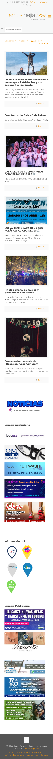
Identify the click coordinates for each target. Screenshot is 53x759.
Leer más (42, 103)
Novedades (37, 752)
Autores (36, 41)
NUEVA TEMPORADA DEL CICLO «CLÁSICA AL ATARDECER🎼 (23, 229)
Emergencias (32, 755)
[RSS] (30, 5)
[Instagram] (26, 5)
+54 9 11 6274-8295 (17, 2)
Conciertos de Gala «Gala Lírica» (25, 115)
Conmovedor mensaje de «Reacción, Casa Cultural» (21, 362)
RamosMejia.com (32, 748)
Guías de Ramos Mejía (14, 755)
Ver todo (44, 43)
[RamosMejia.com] (26, 16)
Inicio (11, 752)
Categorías (9, 41)
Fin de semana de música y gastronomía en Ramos (21, 291)
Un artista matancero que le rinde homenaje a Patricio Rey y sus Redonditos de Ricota (26, 82)
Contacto (44, 755)
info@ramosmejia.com (38, 2)
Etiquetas (22, 41)
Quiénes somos (23, 752)
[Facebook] (23, 5)
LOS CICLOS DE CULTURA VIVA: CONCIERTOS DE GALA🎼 (23, 173)
